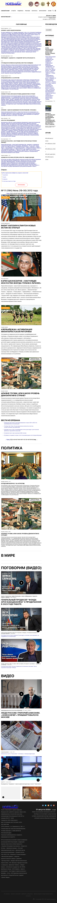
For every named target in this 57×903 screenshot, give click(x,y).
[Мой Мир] (51, 805)
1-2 (11, 193)
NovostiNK (48, 30)
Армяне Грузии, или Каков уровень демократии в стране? (18, 94)
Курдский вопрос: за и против (10, 77)
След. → (35, 193)
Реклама (27, 10)
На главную (7, 893)
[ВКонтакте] (43, 805)
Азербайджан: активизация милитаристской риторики (16, 330)
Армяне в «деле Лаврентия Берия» (11, 30)
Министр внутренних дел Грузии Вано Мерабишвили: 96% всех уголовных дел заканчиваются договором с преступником (50, 119)
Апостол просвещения (8, 120)
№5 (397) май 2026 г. (50, 154)
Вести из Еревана (10, 420)
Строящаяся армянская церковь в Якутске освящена (17, 63)
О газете (13, 10)
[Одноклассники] (48, 805)
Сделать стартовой (15, 893)
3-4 (13, 193)
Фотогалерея (42, 10)
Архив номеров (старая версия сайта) (43, 893)
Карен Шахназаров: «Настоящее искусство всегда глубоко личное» (21, 282)
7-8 (18, 193)
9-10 (20, 193)
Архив (49, 10)
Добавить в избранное (27, 893)
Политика (6, 197)
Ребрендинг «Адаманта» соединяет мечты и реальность (18, 58)
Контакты (34, 10)
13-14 (27, 193)
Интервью (6, 254)
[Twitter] (45, 805)
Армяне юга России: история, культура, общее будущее (17, 157)
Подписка (20, 10)
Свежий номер (5, 10)
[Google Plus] (54, 805)
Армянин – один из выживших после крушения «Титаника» (19, 110)
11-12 (23, 193)
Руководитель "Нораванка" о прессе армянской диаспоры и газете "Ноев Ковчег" (21, 784)
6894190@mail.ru (16, 832)
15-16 (31, 193)
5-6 (16, 193)
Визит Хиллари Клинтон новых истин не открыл (18, 226)
